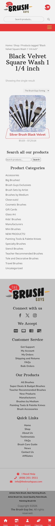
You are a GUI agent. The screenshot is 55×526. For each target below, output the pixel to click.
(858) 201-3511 (28, 477)
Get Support (28, 347)
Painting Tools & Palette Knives (23, 239)
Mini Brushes (13, 229)
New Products (28, 393)
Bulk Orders (27, 366)
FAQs (27, 362)
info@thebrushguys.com (28, 481)
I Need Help (28, 474)
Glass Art (11, 214)
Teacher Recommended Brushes (24, 253)
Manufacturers (14, 224)
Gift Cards (11, 209)
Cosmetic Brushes (16, 204)
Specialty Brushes (16, 243)
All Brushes (27, 382)
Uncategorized (14, 268)
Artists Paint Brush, (18, 493)
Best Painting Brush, (36, 493)
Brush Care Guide (27, 444)
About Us (27, 433)
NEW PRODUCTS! (15, 234)
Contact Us (27, 452)
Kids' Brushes (13, 219)
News (27, 448)
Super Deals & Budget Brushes (27, 386)
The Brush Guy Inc (22, 509)
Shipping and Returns (27, 358)
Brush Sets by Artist (17, 190)
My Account (27, 351)
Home (9, 45)
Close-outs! (12, 199)
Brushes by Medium (17, 194)
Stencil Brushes (14, 248)
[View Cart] (47, 7)
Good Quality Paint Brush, (35, 497)
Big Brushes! (13, 180)
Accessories (12, 175)
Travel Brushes (14, 263)
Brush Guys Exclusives (18, 185)
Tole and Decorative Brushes (22, 258)
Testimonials (27, 436)
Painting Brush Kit (27, 501)
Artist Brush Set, (15, 497)
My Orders (27, 354)
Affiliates (27, 456)
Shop (16, 45)
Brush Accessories (27, 409)
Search (36, 159)
